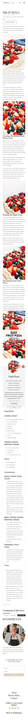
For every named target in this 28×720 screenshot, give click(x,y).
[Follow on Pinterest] (10, 708)
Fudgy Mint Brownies (18, 73)
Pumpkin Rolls (6, 73)
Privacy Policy (14, 695)
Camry (5, 14)
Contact (14, 698)
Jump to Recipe (10, 22)
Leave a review (21, 615)
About (14, 693)
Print (14, 407)
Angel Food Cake (16, 71)
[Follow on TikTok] (18, 708)
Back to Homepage (14, 713)
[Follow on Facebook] (13, 708)
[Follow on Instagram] (15, 708)
